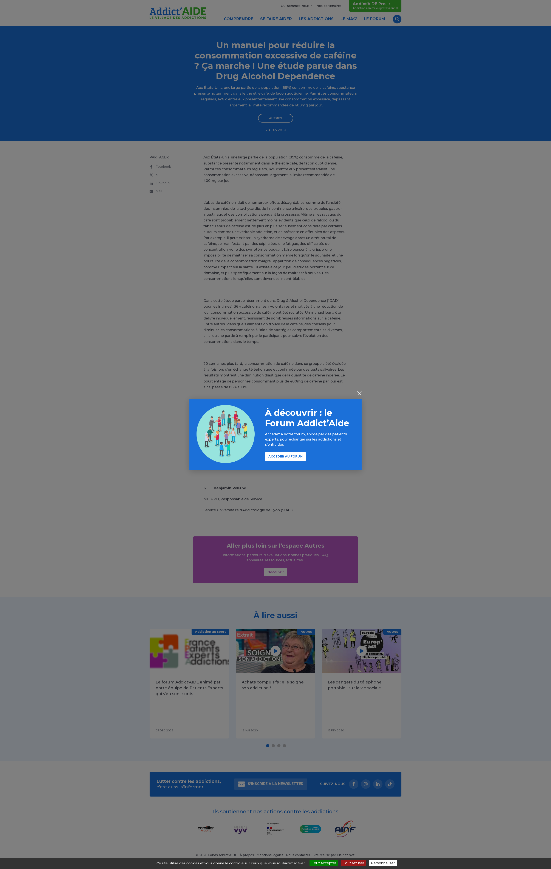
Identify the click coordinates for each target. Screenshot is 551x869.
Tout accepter (324, 863)
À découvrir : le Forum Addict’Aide (307, 417)
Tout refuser (353, 863)
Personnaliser (383, 863)
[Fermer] (359, 393)
